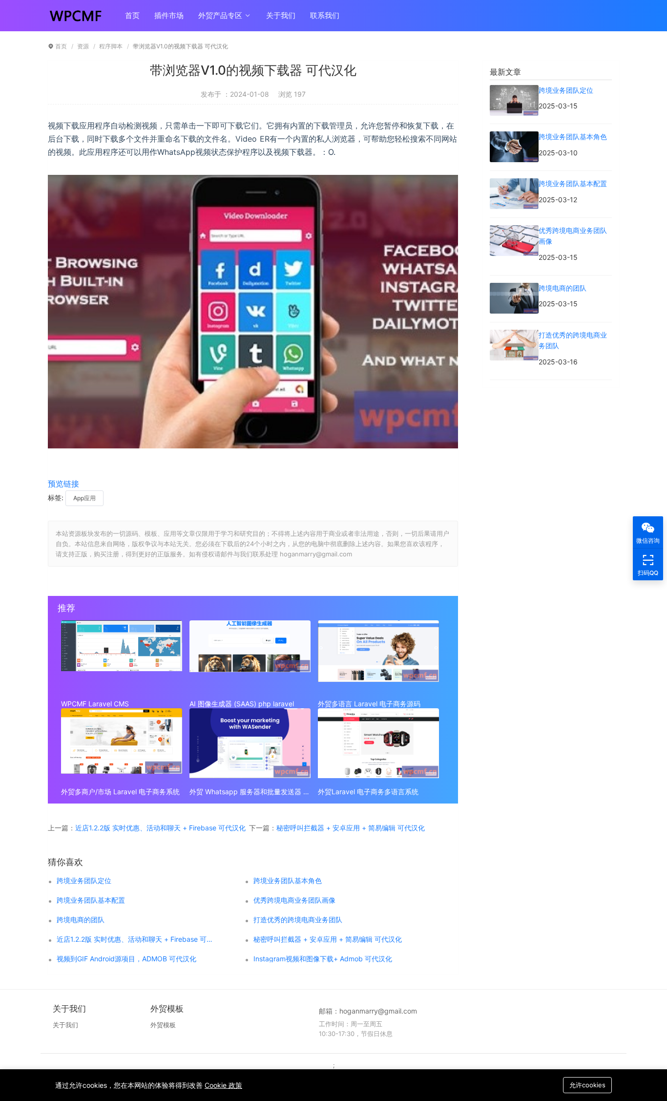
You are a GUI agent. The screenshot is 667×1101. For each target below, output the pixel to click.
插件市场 (169, 15)
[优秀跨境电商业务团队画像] (514, 230)
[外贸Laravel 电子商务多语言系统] (378, 745)
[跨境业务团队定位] (514, 90)
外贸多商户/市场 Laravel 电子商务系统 (120, 791)
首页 (132, 15)
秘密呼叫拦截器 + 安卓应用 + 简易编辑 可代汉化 (350, 828)
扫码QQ (648, 572)
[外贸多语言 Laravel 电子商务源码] (378, 657)
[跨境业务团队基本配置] (514, 183)
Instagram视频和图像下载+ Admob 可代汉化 (322, 958)
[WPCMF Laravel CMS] (121, 657)
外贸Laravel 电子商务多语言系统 (368, 791)
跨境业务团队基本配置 (91, 900)
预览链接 (63, 483)
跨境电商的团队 (80, 919)
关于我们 (280, 15)
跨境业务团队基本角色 (287, 880)
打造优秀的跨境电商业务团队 (297, 919)
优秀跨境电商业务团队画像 (294, 900)
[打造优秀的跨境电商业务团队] (514, 335)
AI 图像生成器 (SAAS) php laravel (241, 703)
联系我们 (324, 15)
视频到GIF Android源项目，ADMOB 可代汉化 (126, 958)
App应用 (84, 498)
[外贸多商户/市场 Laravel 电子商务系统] (121, 745)
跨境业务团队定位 (84, 880)
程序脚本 (111, 46)
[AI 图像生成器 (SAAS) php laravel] (250, 657)
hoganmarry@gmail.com (378, 1011)
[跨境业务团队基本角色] (514, 136)
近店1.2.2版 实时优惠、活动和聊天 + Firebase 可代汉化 (160, 828)
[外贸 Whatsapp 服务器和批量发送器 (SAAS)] (250, 745)
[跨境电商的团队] (514, 288)
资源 (83, 46)
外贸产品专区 (221, 15)
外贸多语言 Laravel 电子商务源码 (369, 703)
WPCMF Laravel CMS (95, 703)
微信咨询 (648, 540)
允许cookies (587, 1085)
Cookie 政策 (223, 1085)
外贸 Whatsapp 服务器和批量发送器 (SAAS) (250, 791)
